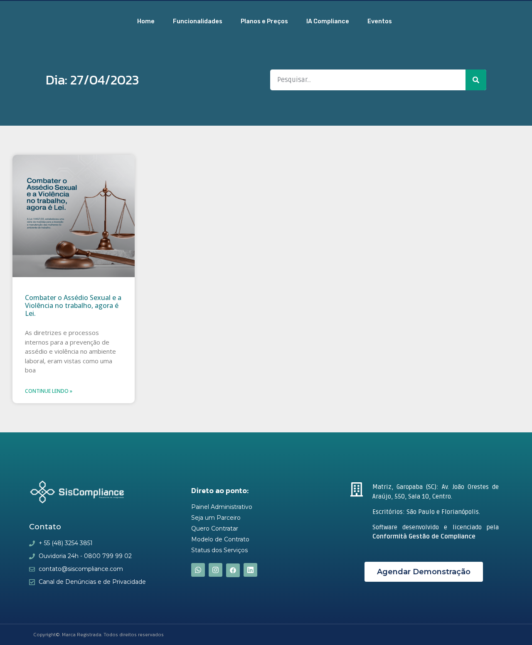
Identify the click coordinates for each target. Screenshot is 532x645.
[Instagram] (215, 570)
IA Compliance (327, 21)
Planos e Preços (264, 21)
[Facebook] (233, 570)
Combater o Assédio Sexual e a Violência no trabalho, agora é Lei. (73, 305)
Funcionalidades (197, 21)
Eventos (379, 21)
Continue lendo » (48, 390)
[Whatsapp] (198, 570)
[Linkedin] (250, 570)
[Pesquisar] (476, 79)
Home (146, 21)
